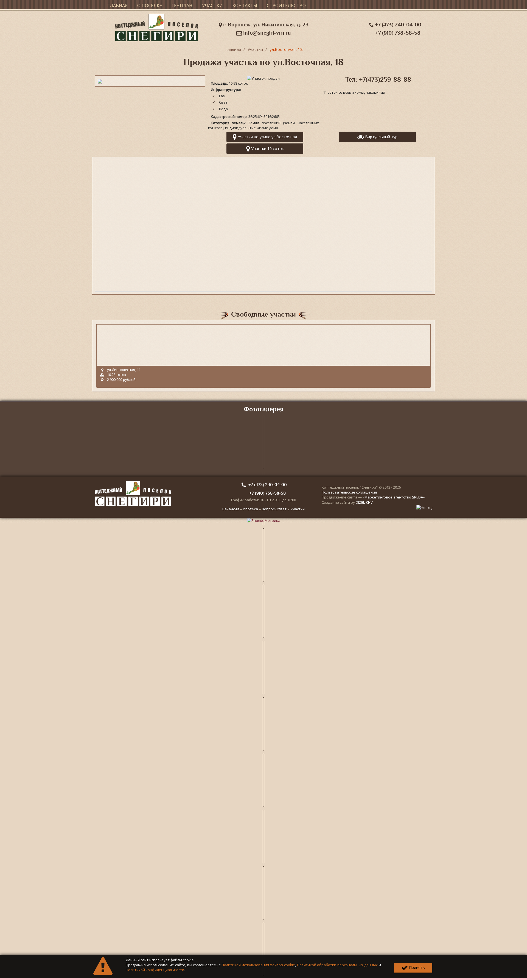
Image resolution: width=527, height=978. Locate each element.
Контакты (244, 5)
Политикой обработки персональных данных (337, 964)
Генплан (182, 5)
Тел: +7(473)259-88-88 (378, 79)
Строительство (286, 5)
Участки (212, 5)
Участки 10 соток (267, 148)
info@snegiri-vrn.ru (266, 33)
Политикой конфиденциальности (155, 969)
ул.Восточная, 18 (286, 49)
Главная (117, 5)
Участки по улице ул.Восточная (267, 136)
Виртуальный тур (380, 136)
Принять (416, 967)
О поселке (149, 5)
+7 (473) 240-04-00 (397, 24)
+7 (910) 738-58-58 (398, 33)
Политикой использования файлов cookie (258, 964)
